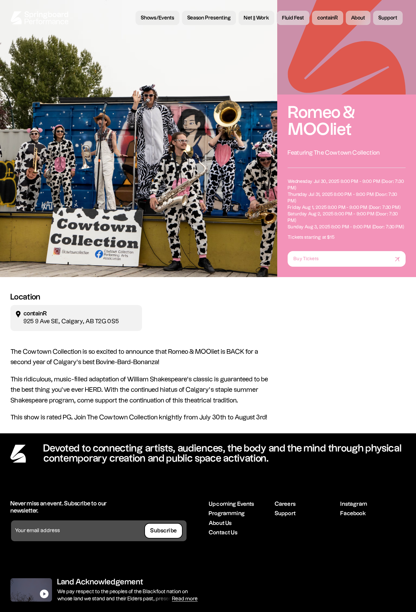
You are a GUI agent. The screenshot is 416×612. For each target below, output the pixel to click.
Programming (227, 513)
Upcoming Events (231, 504)
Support (285, 513)
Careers (285, 504)
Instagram (353, 504)
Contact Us (223, 532)
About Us (220, 523)
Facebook (353, 513)
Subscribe (163, 530)
